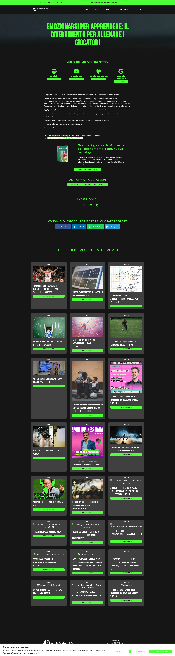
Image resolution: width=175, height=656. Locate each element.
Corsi (97, 9)
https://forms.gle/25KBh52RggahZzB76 (65, 138)
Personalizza (120, 651)
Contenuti (109, 9)
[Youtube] (49, 2)
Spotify (54, 76)
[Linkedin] (61, 2)
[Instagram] (45, 2)
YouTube (76, 76)
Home (86, 9)
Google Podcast (121, 77)
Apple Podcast (98, 76)
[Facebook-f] (40, 2)
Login (139, 9)
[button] (54, 79)
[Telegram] (57, 2)
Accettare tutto (161, 651)
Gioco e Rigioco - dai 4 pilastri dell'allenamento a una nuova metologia (101, 149)
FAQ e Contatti (125, 9)
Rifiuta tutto (140, 651)
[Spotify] (53, 2)
